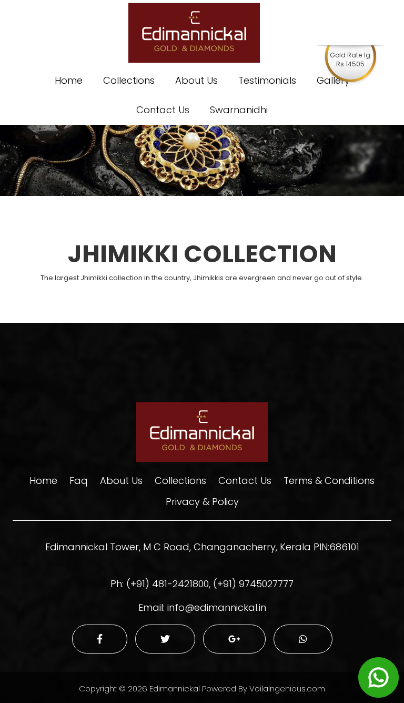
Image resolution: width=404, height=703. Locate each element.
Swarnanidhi (239, 109)
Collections (129, 80)
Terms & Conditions (329, 480)
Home (69, 80)
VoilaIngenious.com (287, 688)
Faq (78, 480)
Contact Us (162, 109)
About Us (196, 80)
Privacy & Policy (202, 501)
